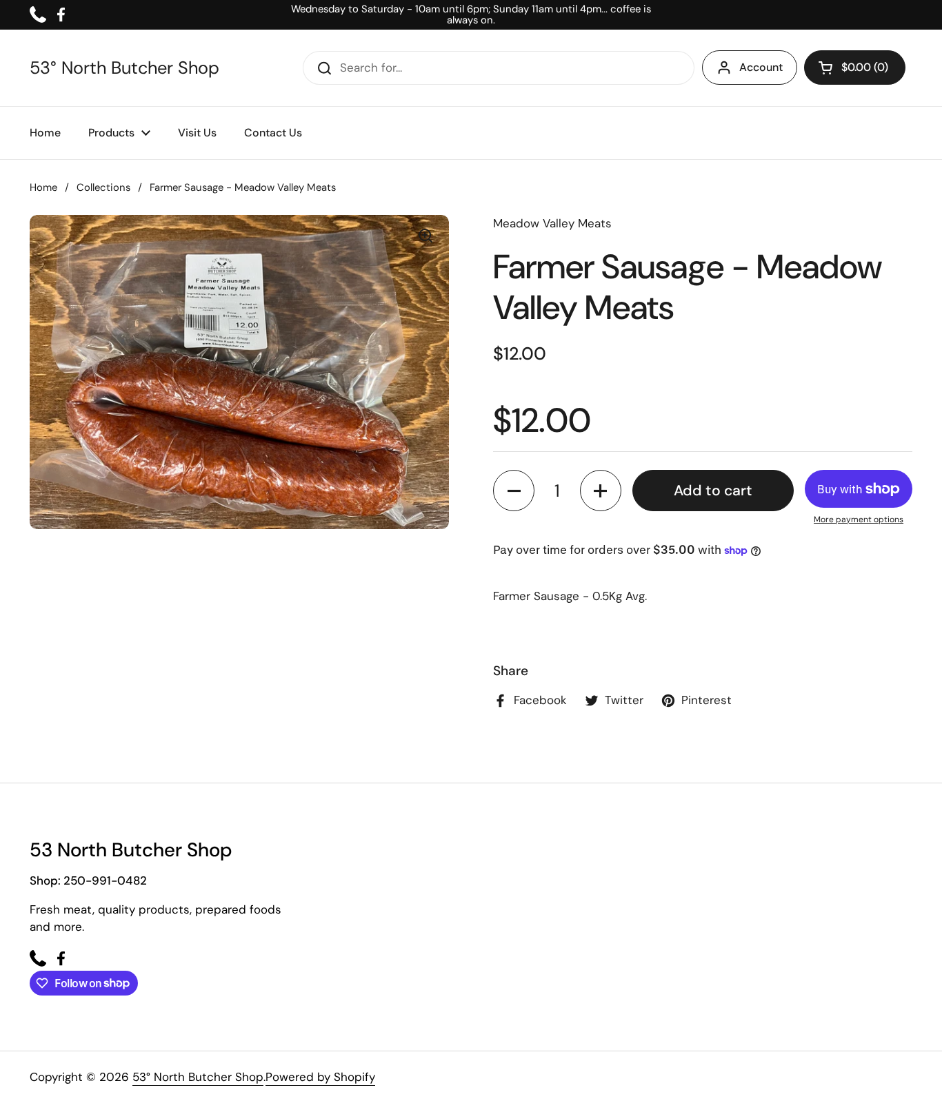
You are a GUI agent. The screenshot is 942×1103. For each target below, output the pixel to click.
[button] (854, 67)
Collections (103, 187)
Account (761, 67)
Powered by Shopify (320, 1076)
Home (43, 187)
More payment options (858, 519)
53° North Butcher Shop (124, 68)
